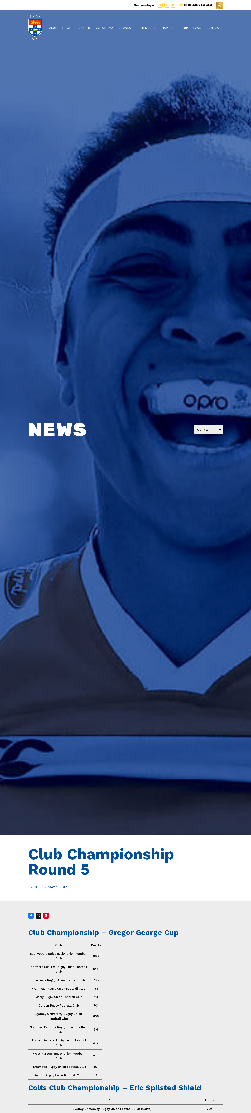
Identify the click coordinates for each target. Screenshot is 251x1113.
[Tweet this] (38, 916)
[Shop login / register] (181, 5)
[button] (219, 5)
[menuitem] (53, 28)
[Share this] (31, 916)
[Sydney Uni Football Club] (35, 28)
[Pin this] (46, 916)
